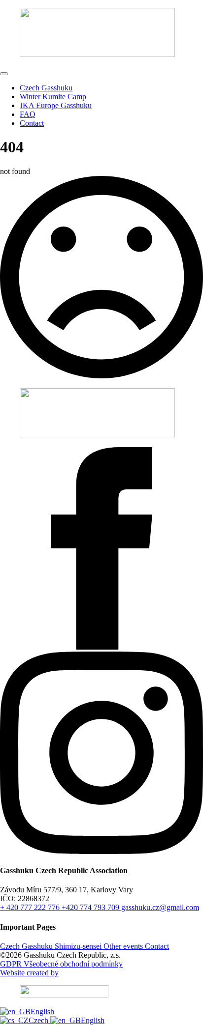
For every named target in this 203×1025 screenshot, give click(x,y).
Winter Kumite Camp (53, 96)
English (42, 1011)
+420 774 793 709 (89, 907)
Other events (122, 946)
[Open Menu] (4, 73)
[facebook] (101, 647)
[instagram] (101, 851)
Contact (32, 123)
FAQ (27, 114)
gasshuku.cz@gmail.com (159, 907)
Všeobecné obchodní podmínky (72, 964)
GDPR (11, 964)
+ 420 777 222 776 (30, 907)
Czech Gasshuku (46, 88)
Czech (39, 1020)
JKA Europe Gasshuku (56, 105)
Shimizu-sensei (77, 946)
